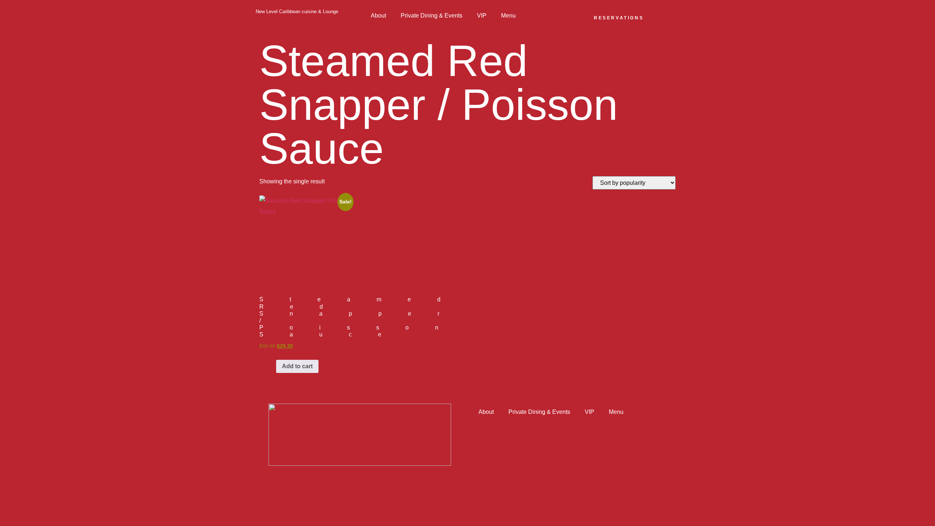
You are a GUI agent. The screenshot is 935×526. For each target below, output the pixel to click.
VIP (481, 15)
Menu (508, 15)
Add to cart (297, 366)
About (378, 15)
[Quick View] (272, 366)
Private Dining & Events (431, 15)
